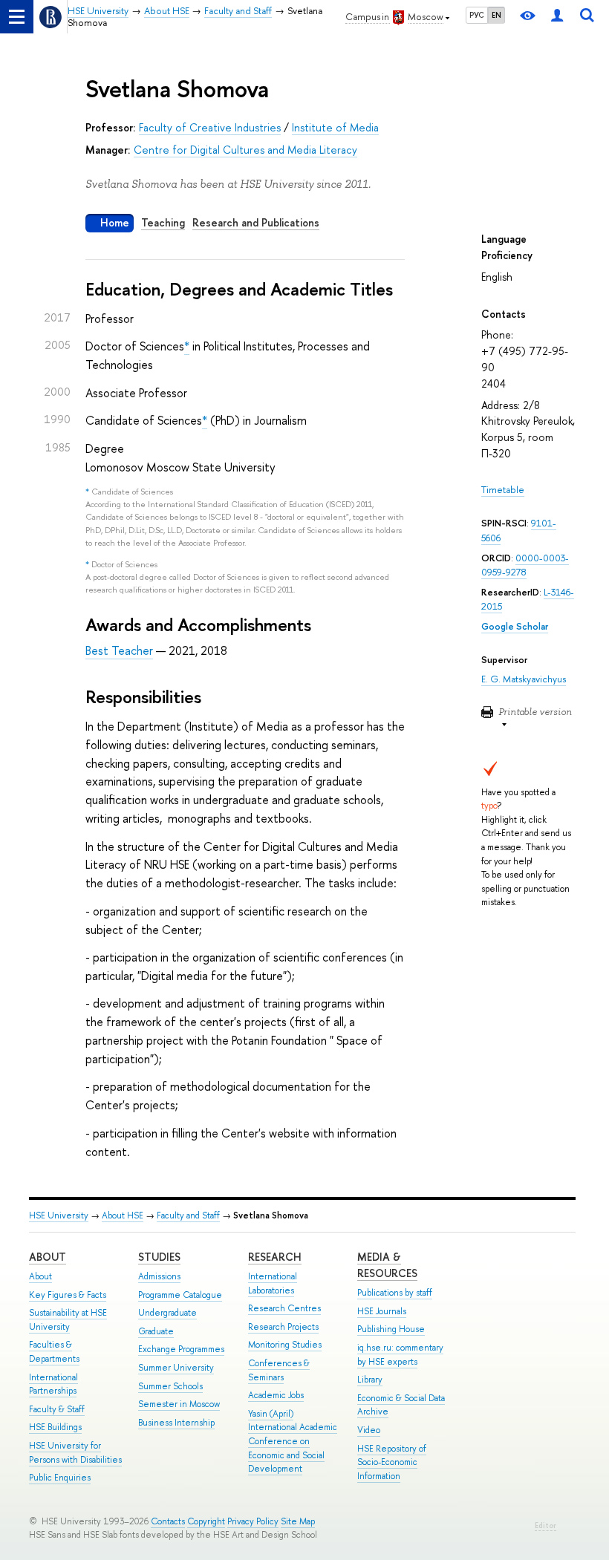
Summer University (176, 1368)
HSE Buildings (55, 1427)
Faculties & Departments (54, 1352)
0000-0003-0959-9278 (525, 565)
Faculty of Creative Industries (210, 127)
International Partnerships (53, 1384)
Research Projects (283, 1327)
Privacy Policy (253, 1521)
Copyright (206, 1521)
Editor (545, 1525)
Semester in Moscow (179, 1404)
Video (368, 1430)
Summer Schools (170, 1386)
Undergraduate (167, 1313)
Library (369, 1380)
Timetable (502, 489)
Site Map (298, 1521)
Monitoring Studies (285, 1345)
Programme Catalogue (180, 1295)
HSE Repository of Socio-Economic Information (391, 1462)
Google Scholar (514, 626)
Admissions (159, 1276)
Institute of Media (335, 127)
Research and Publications (255, 222)
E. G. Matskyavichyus (523, 679)
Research (275, 1257)
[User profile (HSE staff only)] (557, 16)
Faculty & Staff (57, 1409)
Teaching (163, 222)
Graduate (156, 1331)
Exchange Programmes (181, 1349)
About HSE (122, 1215)
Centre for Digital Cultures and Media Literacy (245, 150)
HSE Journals (381, 1311)
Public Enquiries (60, 1478)
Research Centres (284, 1308)
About (47, 1257)
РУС (476, 15)
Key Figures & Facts (67, 1295)
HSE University (58, 1215)
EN (496, 15)
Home (114, 222)
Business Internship (176, 1423)
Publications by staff (394, 1293)
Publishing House (391, 1329)
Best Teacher (119, 650)
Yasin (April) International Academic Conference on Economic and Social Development (292, 1441)
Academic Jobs (276, 1395)
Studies (159, 1257)
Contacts (168, 1521)
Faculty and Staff (188, 1215)
